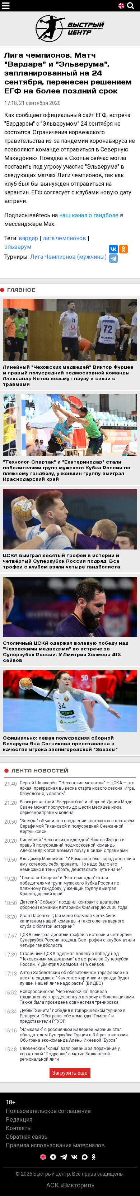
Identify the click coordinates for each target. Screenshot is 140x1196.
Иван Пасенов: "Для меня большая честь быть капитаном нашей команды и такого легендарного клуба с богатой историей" (72, 921)
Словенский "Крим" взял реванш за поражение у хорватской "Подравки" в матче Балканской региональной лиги (70, 1054)
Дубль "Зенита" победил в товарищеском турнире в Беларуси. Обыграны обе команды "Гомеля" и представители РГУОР (73, 1016)
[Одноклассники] (123, 249)
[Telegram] (113, 258)
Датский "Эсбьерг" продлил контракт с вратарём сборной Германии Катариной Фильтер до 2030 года (73, 905)
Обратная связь (26, 1136)
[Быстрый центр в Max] (85, 1157)
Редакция (19, 1119)
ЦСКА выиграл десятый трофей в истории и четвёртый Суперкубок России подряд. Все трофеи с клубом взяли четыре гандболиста (77, 940)
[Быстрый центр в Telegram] (63, 1157)
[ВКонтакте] (113, 249)
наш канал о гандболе (88, 215)
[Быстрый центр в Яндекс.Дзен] (53, 1157)
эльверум (17, 246)
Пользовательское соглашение (48, 1111)
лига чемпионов (64, 238)
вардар (28, 238)
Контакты (19, 1128)
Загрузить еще (70, 1073)
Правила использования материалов (55, 1145)
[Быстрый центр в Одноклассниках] (93, 1157)
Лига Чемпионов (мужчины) (68, 256)
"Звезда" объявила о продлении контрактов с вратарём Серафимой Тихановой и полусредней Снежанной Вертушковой (77, 826)
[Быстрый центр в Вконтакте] (74, 1157)
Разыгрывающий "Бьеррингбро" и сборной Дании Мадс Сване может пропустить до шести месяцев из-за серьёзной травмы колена (76, 807)
